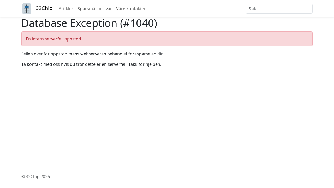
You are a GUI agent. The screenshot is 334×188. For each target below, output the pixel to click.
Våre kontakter (131, 8)
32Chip (44, 7)
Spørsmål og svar (94, 8)
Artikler (66, 8)
